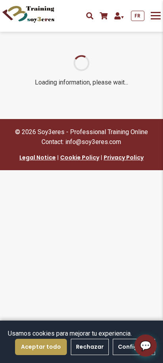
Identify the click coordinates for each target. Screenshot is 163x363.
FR (138, 15)
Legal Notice (37, 157)
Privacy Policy (124, 157)
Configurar (134, 347)
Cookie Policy (79, 157)
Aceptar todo (41, 347)
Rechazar (90, 347)
